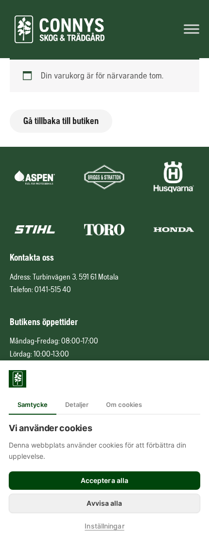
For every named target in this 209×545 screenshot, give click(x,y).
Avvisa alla (104, 503)
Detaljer (76, 404)
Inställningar (104, 526)
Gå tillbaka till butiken (61, 121)
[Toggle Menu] (191, 28)
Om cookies (124, 404)
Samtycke (32, 404)
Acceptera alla (104, 480)
